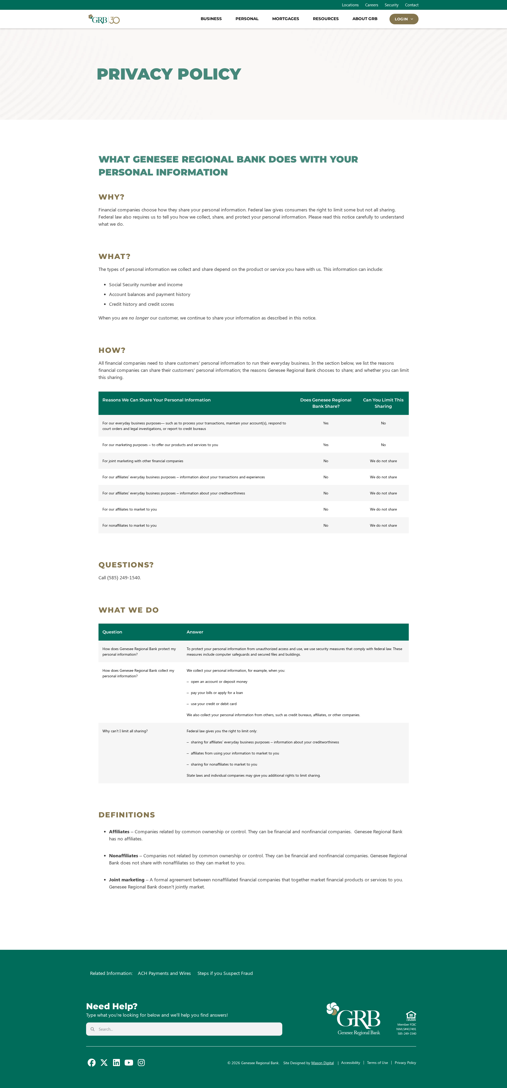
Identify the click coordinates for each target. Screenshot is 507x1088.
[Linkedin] (116, 1062)
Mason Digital (322, 1062)
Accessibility (350, 1062)
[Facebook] (91, 1062)
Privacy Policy (405, 1062)
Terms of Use (377, 1062)
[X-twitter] (104, 1062)
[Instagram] (141, 1062)
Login (401, 19)
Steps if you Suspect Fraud (225, 973)
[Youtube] (128, 1062)
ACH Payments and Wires (164, 973)
